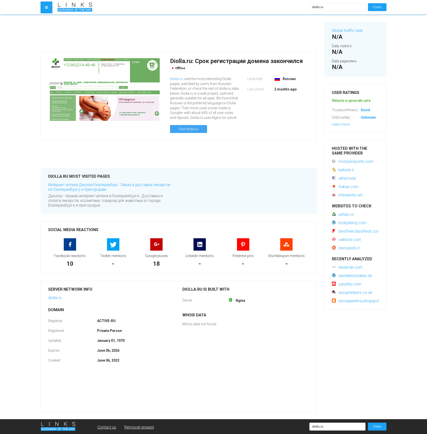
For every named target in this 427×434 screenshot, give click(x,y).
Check (377, 7)
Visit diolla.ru (188, 129)
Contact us (106, 427)
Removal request (139, 427)
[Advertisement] (179, 33)
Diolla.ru (176, 79)
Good (365, 110)
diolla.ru (55, 297)
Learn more (341, 124)
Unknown (368, 117)
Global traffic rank (347, 30)
